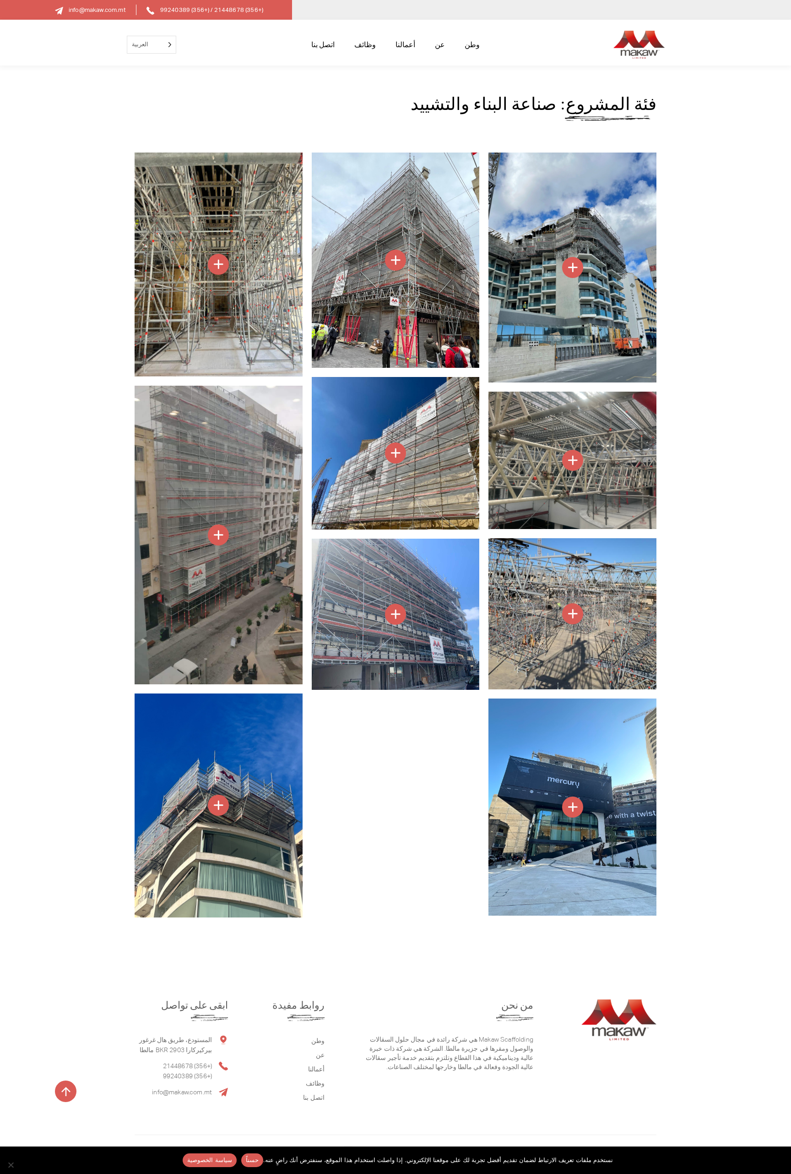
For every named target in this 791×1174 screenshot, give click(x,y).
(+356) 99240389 (184, 9)
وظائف (365, 44)
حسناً (252, 1159)
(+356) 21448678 (238, 9)
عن (440, 44)
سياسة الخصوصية (209, 1159)
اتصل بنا (323, 44)
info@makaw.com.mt (97, 9)
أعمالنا (405, 44)
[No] (11, 1164)
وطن (472, 44)
